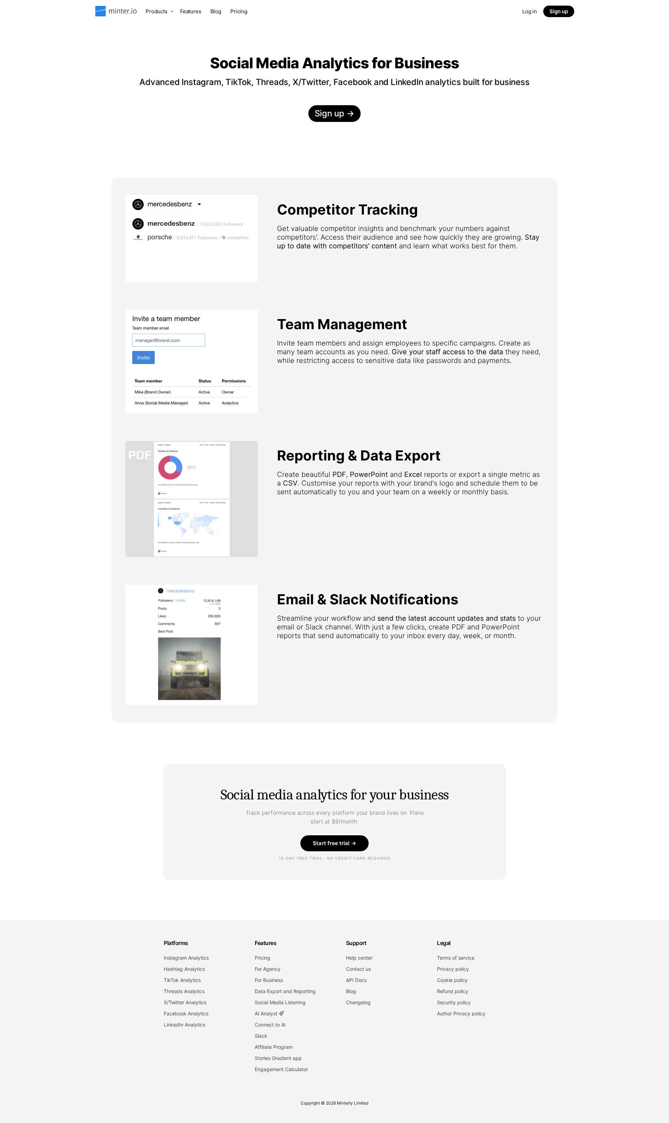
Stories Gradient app (278, 1058)
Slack (261, 1036)
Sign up (558, 11)
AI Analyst (267, 1013)
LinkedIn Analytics (184, 1025)
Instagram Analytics (186, 958)
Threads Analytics (184, 991)
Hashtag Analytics (184, 969)
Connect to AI (270, 1025)
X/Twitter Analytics (185, 1002)
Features (190, 11)
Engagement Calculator (281, 1069)
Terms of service (456, 958)
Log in (529, 11)
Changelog (358, 1002)
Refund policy (452, 991)
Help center (359, 958)
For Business (269, 980)
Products (157, 11)
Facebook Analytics (186, 1013)
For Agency (267, 969)
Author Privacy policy (461, 1013)
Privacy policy (453, 969)
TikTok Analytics (182, 980)
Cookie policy (452, 980)
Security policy (454, 1002)
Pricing (238, 11)
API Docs (356, 980)
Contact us (358, 969)
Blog (215, 11)
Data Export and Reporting (285, 991)
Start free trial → (334, 843)
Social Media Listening (280, 1002)
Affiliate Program (274, 1047)
